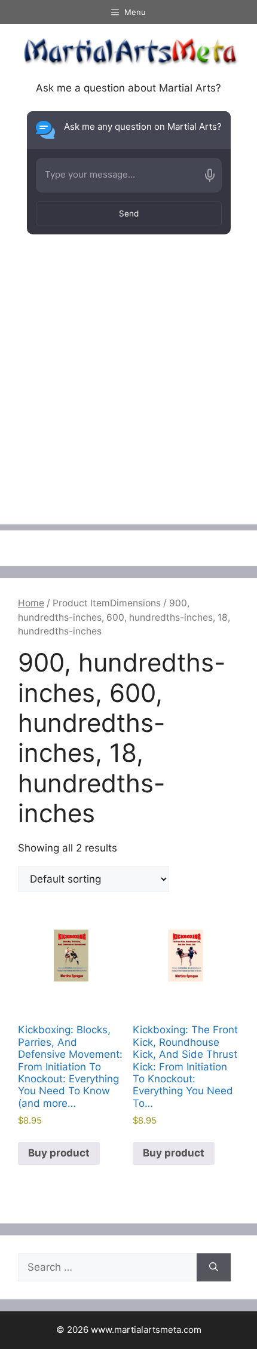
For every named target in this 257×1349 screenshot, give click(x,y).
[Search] (214, 1267)
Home (31, 603)
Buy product (59, 1153)
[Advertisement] (128, 395)
